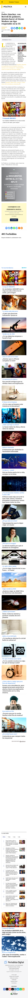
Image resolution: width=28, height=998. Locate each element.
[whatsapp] (20, 989)
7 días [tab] (9, 837)
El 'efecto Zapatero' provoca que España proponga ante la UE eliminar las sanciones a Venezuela (22, 57)
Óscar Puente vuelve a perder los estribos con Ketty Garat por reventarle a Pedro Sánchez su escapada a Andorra (12, 843)
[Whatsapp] (19, 28)
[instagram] (15, 989)
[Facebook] (12, 28)
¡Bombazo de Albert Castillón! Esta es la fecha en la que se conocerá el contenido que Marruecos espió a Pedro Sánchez (12, 850)
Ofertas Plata (9, 196)
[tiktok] (12, 989)
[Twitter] (14, 28)
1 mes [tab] (14, 837)
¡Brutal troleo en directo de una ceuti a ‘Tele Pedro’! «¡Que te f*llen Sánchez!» (12, 866)
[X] (7, 989)
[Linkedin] (17, 28)
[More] (12, 31)
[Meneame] (24, 28)
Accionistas (14, 983)
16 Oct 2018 (4, 30)
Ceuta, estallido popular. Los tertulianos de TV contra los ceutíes (11, 892)
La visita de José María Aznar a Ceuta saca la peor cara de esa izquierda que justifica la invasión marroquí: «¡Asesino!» (12, 886)
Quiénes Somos (14, 981)
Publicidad (14, 979)
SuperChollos (9, 192)
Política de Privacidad (14, 976)
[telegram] (18, 989)
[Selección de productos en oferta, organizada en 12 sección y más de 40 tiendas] (14, 170)
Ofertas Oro (9, 194)
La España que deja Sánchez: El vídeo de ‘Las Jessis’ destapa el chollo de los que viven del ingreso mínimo (12, 873)
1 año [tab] (19, 837)
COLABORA (14, 219)
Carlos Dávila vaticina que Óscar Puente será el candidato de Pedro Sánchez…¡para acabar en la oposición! (12, 898)
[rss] (23, 989)
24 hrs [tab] (4, 837)
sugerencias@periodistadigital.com (14, 971)
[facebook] (4, 989)
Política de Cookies (14, 978)
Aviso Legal (14, 974)
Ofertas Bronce (10, 198)
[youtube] (10, 989)
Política (8, 7)
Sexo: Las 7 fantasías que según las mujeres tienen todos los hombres (11, 904)
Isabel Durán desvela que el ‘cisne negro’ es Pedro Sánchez (12, 879)
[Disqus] (14, 764)
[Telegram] (22, 28)
